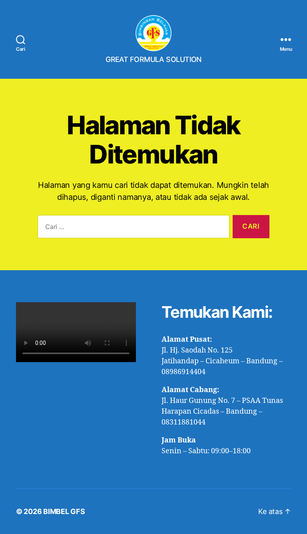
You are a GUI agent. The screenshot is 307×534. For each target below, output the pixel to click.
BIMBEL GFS (64, 511)
